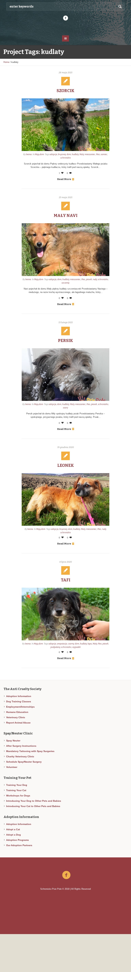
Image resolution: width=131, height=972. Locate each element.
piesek (89, 279)
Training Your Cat (16, 790)
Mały (81, 154)
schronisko (65, 158)
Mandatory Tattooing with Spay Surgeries (30, 751)
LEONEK (65, 465)
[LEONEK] (66, 499)
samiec (104, 154)
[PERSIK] (66, 374)
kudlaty (75, 154)
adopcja (53, 154)
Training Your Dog (16, 785)
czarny (71, 644)
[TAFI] (66, 614)
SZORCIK (65, 90)
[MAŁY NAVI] (66, 249)
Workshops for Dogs (18, 795)
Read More (64, 179)
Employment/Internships (20, 706)
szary (65, 407)
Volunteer (11, 767)
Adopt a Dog (13, 834)
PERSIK (65, 340)
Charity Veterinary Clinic (20, 756)
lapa (90, 644)
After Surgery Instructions (21, 745)
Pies (98, 154)
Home (6, 62)
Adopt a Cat (13, 829)
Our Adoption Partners (19, 845)
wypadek (76, 647)
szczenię (65, 283)
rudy (95, 279)
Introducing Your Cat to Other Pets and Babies (33, 806)
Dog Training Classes (18, 701)
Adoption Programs (17, 840)
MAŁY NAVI (65, 215)
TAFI (65, 580)
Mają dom (39, 154)
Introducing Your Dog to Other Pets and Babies (33, 800)
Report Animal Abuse (18, 722)
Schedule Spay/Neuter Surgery (24, 761)
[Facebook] (65, 18)
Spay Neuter (13, 740)
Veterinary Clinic (15, 717)
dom (69, 154)
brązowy (62, 154)
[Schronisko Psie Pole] (65, 27)
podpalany (55, 647)
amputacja (62, 644)
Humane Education (17, 712)
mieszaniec (90, 154)
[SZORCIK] (66, 124)
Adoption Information (18, 696)
